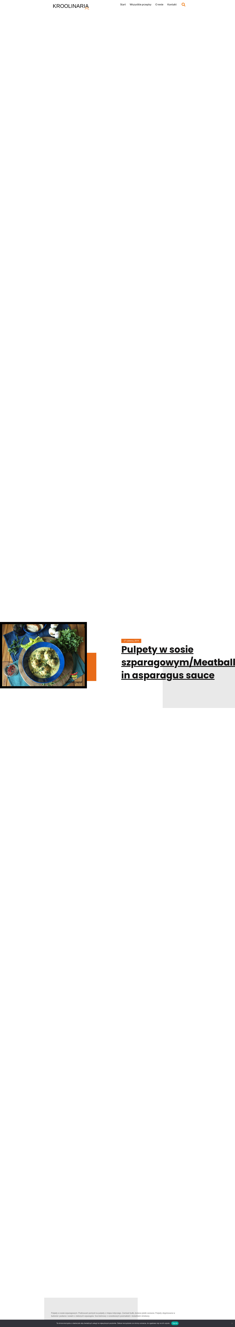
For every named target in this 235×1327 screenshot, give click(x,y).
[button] (184, 5)
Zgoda (174, 1323)
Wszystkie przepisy (140, 4)
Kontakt (172, 4)
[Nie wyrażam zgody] (232, 1323)
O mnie (159, 4)
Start (123, 4)
